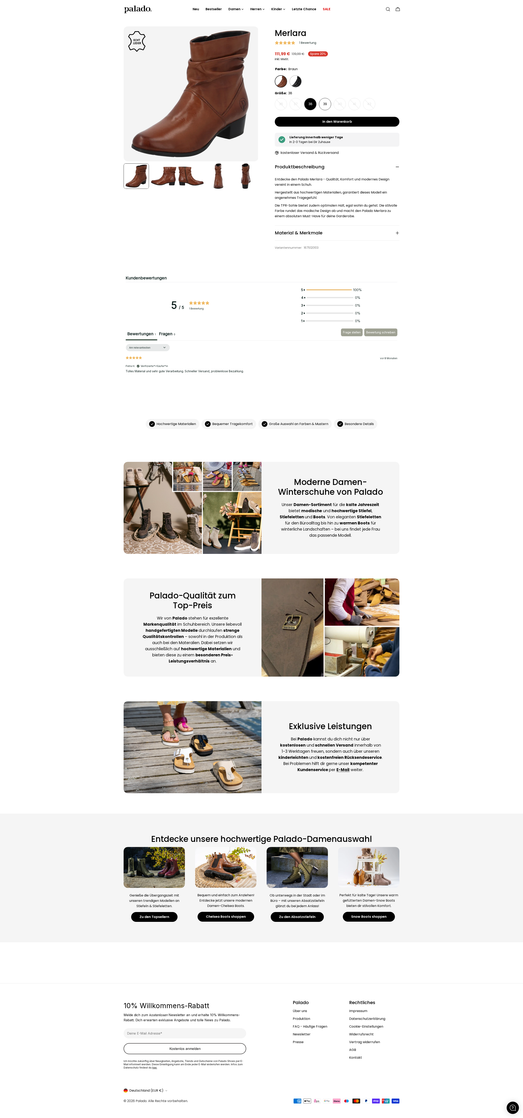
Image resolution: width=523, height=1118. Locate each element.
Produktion (301, 1018)
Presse (298, 1042)
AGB (352, 1049)
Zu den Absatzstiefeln (297, 916)
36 (283, 106)
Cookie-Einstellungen (366, 1026)
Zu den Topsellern (154, 916)
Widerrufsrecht (361, 1034)
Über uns (300, 1011)
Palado (141, 1101)
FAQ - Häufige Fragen (310, 1026)
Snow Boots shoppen (369, 916)
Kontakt (355, 1057)
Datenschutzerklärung (367, 1018)
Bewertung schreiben (380, 332)
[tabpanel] (261, 370)
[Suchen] (388, 9)
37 (298, 106)
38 (310, 104)
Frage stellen (352, 332)
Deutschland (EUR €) (146, 1090)
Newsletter (302, 1034)
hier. (154, 1067)
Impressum (358, 1011)
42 (371, 106)
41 (357, 106)
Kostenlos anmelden (185, 1049)
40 (342, 106)
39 (325, 104)
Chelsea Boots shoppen (226, 916)
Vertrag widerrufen (364, 1042)
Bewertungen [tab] (141, 333)
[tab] (167, 334)
